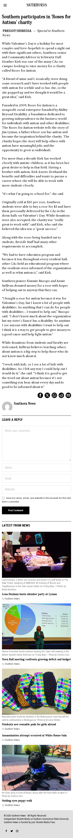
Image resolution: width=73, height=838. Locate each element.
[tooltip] (40, 395)
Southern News (25, 404)
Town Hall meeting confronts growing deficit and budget (36, 659)
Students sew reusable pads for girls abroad (29, 724)
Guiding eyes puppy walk (17, 800)
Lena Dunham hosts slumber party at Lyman (29, 594)
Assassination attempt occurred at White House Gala (34, 735)
